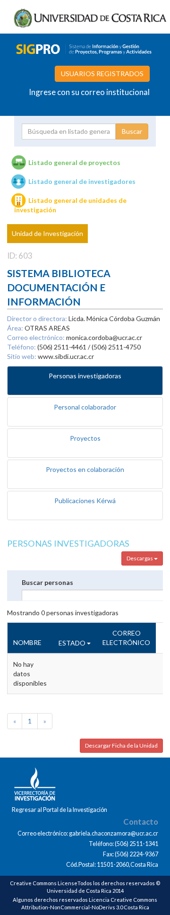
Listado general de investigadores (82, 181)
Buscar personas (47, 582)
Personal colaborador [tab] (85, 407)
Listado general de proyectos (74, 162)
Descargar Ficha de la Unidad (121, 745)
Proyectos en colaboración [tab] (85, 469)
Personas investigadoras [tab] (85, 376)
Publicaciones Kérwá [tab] (85, 501)
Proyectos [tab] (85, 438)
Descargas (140, 558)
